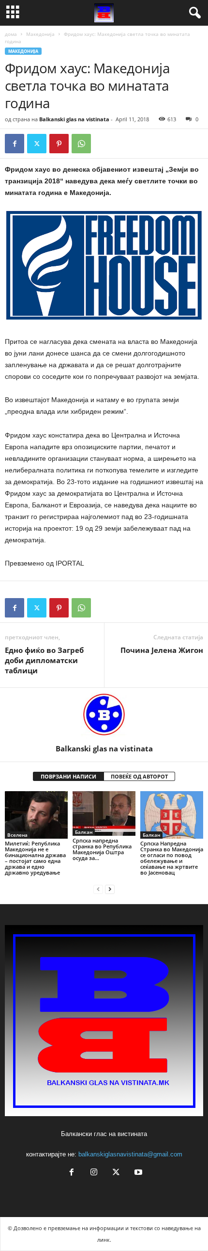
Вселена (17, 834)
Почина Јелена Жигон (161, 650)
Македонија (40, 34)
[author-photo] (104, 716)
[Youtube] (137, 1173)
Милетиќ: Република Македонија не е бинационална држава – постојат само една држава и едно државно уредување (35, 858)
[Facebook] (14, 143)
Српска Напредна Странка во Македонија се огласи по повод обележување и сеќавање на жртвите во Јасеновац (171, 858)
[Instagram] (94, 1173)
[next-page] (110, 889)
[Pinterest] (59, 143)
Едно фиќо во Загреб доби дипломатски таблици (44, 660)
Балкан (83, 832)
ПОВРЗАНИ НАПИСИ (68, 776)
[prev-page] (98, 889)
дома (11, 34)
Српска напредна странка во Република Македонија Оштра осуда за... (102, 849)
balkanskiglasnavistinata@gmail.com (130, 1154)
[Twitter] (36, 143)
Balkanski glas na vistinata (74, 119)
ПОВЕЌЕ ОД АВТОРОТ (139, 776)
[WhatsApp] (81, 143)
